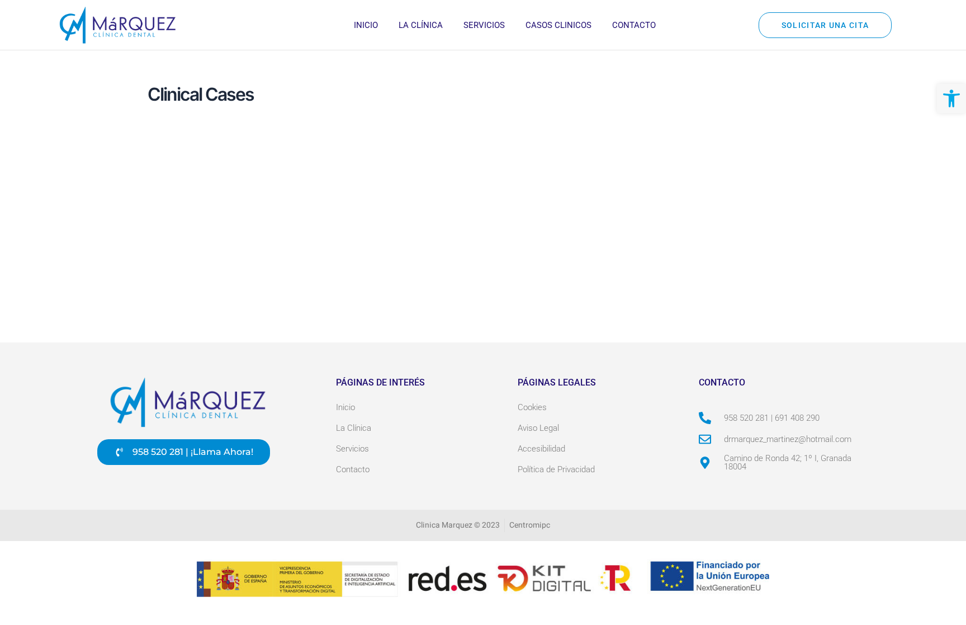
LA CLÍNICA (421, 25)
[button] (951, 98)
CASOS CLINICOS (558, 25)
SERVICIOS (484, 25)
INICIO (366, 25)
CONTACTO (634, 25)
